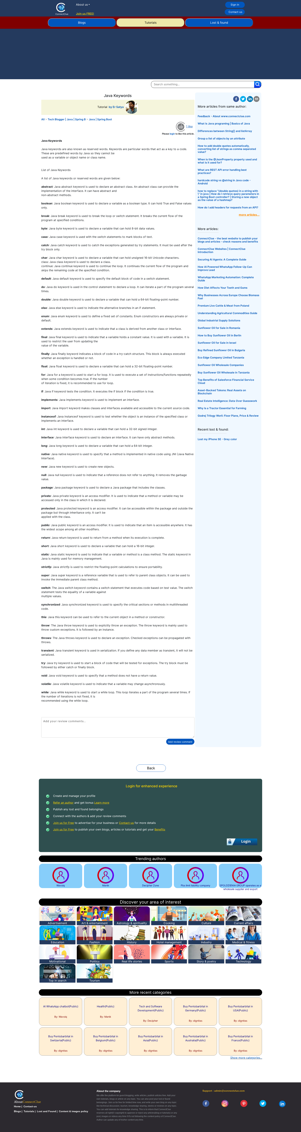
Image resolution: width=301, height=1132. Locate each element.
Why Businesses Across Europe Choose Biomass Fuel (228, 297)
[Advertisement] (150, 54)
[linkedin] (282, 1103)
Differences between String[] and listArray (225, 131)
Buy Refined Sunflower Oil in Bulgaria (221, 350)
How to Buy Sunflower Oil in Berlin (219, 335)
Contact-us (235, 12)
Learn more (101, 802)
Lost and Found (46, 1111)
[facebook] (236, 99)
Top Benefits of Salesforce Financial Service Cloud (226, 381)
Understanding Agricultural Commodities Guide (227, 313)
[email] (256, 99)
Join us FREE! (85, 13)
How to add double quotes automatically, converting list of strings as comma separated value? (227, 149)
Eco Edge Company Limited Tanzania (221, 357)
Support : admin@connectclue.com (223, 1090)
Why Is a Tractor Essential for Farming (222, 408)
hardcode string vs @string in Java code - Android (224, 182)
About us (82, 4)
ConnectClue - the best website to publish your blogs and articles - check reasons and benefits (228, 240)
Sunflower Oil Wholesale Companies (221, 365)
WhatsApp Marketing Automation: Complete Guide (226, 279)
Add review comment (180, 741)
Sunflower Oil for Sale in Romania (219, 328)
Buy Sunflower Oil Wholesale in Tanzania (224, 372)
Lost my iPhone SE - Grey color (217, 439)
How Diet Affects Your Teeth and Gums (222, 287)
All (43, 119)
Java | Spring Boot (100, 119)
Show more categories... (246, 1057)
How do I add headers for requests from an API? (228, 207)
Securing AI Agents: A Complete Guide (222, 259)
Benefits (160, 829)
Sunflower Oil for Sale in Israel (217, 342)
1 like (189, 126)
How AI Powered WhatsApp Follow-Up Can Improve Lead (225, 268)
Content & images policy (73, 1111)
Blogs (82, 22)
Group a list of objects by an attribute (221, 138)
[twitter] (243, 99)
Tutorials (151, 22)
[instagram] (224, 1103)
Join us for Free (63, 823)
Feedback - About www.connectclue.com (224, 116)
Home (17, 1106)
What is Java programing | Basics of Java (224, 123)
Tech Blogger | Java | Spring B (67, 119)
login (172, 133)
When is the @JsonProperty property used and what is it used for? (227, 161)
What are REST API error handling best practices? (222, 171)
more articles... (249, 214)
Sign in (235, 4)
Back (151, 768)
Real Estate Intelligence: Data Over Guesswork (227, 401)
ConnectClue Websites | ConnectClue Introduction (221, 250)
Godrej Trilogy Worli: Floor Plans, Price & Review (228, 415)
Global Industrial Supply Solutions (219, 320)
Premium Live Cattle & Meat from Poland (223, 305)
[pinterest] (243, 1103)
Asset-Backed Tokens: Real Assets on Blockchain (222, 392)
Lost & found (219, 22)
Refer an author (63, 802)
